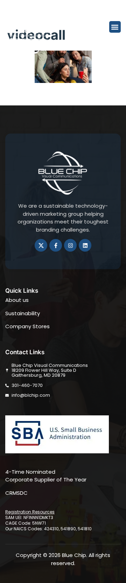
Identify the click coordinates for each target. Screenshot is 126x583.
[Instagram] (70, 245)
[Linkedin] (85, 245)
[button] (115, 27)
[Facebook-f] (55, 245)
